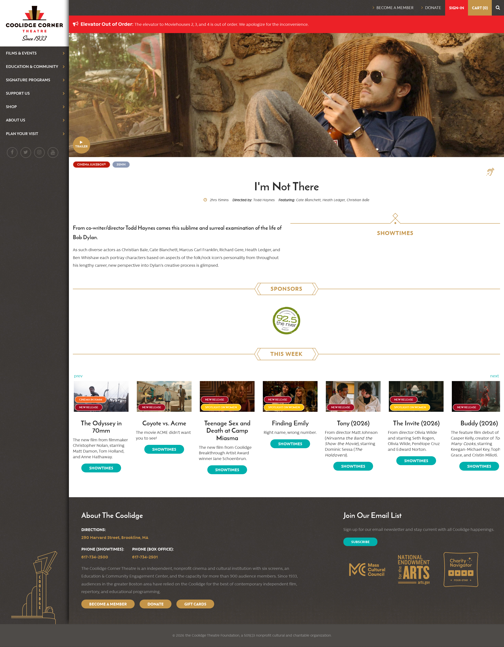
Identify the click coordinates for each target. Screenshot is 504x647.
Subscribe (360, 542)
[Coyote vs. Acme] (164, 396)
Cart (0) (480, 7)
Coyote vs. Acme (164, 423)
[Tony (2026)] (353, 396)
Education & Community (32, 66)
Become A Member (108, 604)
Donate (433, 7)
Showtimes (101, 468)
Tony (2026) (353, 423)
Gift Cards (195, 604)
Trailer (81, 146)
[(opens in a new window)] (286, 320)
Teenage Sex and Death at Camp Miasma (227, 430)
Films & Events (21, 53)
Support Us (18, 93)
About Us (15, 120)
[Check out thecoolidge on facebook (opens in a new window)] (12, 152)
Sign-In (456, 7)
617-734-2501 (145, 556)
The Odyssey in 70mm (101, 426)
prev (78, 376)
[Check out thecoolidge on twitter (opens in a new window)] (26, 152)
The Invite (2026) (416, 423)
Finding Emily (290, 423)
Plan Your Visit (22, 133)
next (494, 376)
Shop (11, 106)
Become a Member (394, 7)
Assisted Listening (492, 172)
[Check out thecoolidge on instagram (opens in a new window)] (39, 152)
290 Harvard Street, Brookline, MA (114, 537)
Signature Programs (28, 79)
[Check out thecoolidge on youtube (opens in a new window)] (53, 152)
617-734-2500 (94, 556)
